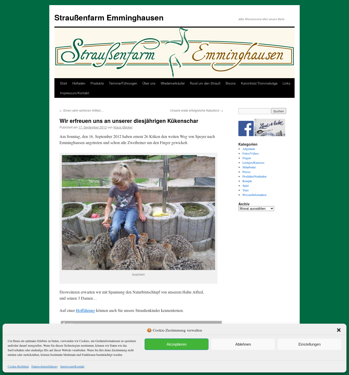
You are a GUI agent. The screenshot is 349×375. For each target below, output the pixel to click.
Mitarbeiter (249, 167)
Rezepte (247, 181)
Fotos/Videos (250, 153)
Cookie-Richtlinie (18, 366)
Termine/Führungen (123, 83)
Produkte (97, 83)
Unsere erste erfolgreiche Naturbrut (196, 110)
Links (286, 83)
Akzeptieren (177, 344)
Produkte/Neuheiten (254, 176)
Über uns (149, 83)
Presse (246, 172)
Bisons (231, 83)
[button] (338, 330)
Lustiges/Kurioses (253, 162)
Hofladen (78, 83)
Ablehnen (243, 344)
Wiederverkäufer (173, 83)
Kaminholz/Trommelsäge (259, 83)
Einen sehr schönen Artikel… (82, 110)
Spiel (245, 185)
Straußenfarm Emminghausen (109, 17)
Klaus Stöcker (123, 127)
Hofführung (85, 310)
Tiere (245, 190)
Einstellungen (309, 344)
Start (63, 83)
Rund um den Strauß (205, 83)
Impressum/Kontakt (72, 366)
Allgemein (248, 149)
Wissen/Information (254, 195)
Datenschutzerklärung (44, 366)
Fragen (246, 158)
